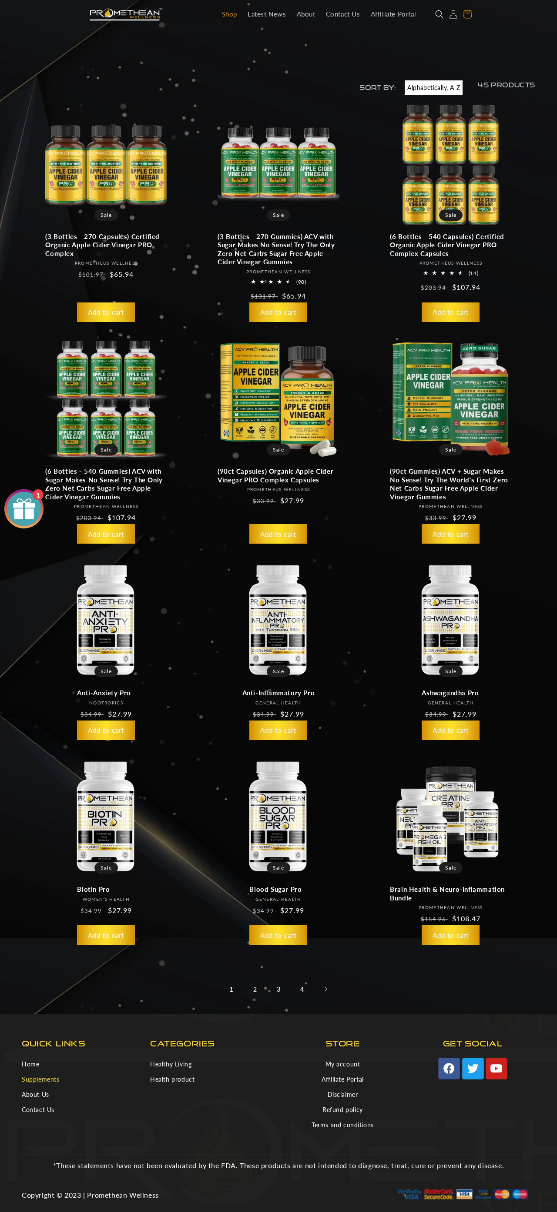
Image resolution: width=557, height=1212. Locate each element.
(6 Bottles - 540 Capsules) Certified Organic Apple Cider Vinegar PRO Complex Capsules (447, 244)
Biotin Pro (93, 889)
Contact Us (38, 1109)
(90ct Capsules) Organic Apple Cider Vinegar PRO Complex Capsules (275, 475)
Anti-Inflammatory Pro (278, 693)
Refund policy (342, 1109)
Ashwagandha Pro (450, 693)
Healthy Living (170, 1064)
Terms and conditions (343, 1125)
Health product (172, 1079)
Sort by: (377, 87)
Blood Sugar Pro (275, 889)
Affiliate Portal (343, 1079)
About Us (35, 1094)
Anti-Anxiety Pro (104, 693)
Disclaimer (343, 1094)
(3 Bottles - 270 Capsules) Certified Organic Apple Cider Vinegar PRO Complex (102, 244)
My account (342, 1064)
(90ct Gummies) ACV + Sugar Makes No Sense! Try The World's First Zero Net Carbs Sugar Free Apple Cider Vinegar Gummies (449, 484)
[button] (439, 14)
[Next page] (325, 989)
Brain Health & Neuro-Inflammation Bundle (447, 893)
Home (30, 1064)
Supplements (41, 1079)
